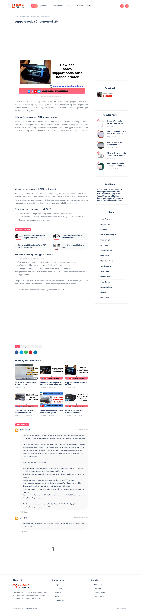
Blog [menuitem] (69, 6)
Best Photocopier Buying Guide (108, 194)
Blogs (57, 585)
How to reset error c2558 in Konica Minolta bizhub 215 (115, 143)
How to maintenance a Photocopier (110, 198)
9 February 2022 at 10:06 (81, 518)
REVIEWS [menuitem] (80, 6)
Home (34, 6)
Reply (21, 512)
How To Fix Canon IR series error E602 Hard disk (116, 165)
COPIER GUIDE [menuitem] (58, 6)
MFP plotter (104, 245)
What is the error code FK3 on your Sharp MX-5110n (116, 154)
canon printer (25, 347)
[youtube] (116, 6)
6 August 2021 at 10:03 (81, 430)
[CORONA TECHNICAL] (18, 6)
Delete (26, 512)
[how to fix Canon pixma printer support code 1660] (18, 236)
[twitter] (109, 6)
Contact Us (98, 589)
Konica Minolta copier (108, 235)
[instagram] (112, 6)
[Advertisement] (55, 40)
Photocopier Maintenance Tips (108, 192)
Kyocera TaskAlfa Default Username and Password (115, 122)
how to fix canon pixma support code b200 (25, 411)
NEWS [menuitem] (89, 6)
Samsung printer (106, 250)
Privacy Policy (99, 593)
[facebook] (106, 6)
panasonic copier (106, 287)
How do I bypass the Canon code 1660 (73, 411)
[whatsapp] (26, 352)
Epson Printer (105, 224)
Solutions (58, 589)
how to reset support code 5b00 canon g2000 (51, 411)
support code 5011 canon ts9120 (76, 384)
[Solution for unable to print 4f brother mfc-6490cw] (56, 236)
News (57, 597)
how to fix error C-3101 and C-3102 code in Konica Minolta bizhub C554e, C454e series (116, 133)
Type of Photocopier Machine (108, 196)
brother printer (105, 277)
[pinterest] (30, 352)
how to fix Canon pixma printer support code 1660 (34, 237)
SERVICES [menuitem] (43, 6)
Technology (59, 601)
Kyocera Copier (105, 240)
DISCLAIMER (99, 597)
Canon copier (105, 219)
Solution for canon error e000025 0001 (25, 384)
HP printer (103, 229)
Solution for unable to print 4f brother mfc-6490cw (72, 237)
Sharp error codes (106, 261)
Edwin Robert (25, 430)
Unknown (23, 518)
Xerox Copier (104, 271)
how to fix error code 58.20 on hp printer (73, 246)
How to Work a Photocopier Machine (110, 200)
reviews (103, 292)
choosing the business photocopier (110, 189)
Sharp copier (104, 256)
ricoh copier (104, 298)
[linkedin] (35, 352)
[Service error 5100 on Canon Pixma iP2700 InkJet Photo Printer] (16, 246)
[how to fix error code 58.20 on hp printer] (56, 246)
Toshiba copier (105, 266)
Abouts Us (98, 585)
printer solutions (24, 16)
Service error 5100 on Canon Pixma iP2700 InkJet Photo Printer (32, 246)
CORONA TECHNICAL (32, 609)
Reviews (58, 593)
